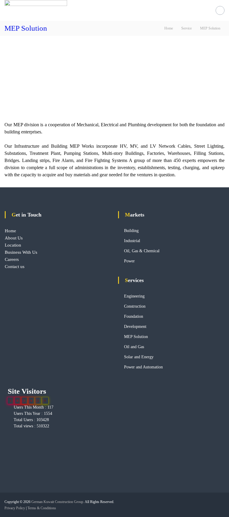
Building (131, 230)
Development (135, 326)
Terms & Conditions (41, 508)
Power (129, 261)
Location (13, 245)
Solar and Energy (139, 357)
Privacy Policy (14, 508)
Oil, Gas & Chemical (142, 251)
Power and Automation (143, 367)
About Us (14, 238)
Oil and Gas (134, 347)
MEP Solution (136, 336)
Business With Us (21, 252)
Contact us (14, 266)
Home (10, 230)
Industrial (132, 241)
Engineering (134, 296)
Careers (12, 259)
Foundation (133, 316)
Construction (135, 306)
